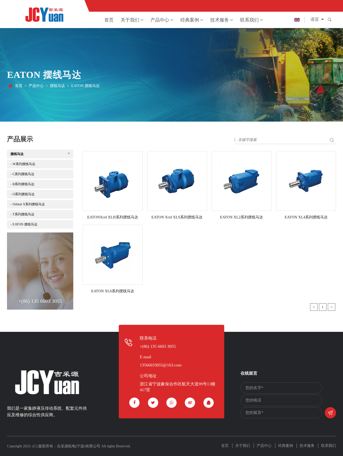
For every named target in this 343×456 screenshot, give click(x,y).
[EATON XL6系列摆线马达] (112, 255)
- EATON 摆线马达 (23, 224)
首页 (109, 19)
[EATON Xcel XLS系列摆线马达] (177, 181)
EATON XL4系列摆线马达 (306, 217)
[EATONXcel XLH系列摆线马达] (112, 181)
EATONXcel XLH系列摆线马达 (112, 217)
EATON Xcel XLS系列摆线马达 (177, 217)
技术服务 (219, 19)
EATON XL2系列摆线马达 (241, 217)
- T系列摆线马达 (22, 214)
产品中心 (159, 19)
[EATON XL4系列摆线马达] (306, 181)
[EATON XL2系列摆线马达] (241, 181)
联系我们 (249, 19)
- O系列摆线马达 (22, 194)
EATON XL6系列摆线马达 (112, 291)
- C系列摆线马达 (22, 174)
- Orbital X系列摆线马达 (27, 204)
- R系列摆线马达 (22, 184)
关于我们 (130, 19)
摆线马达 (57, 86)
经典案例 (189, 19)
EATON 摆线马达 (85, 86)
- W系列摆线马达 (22, 164)
